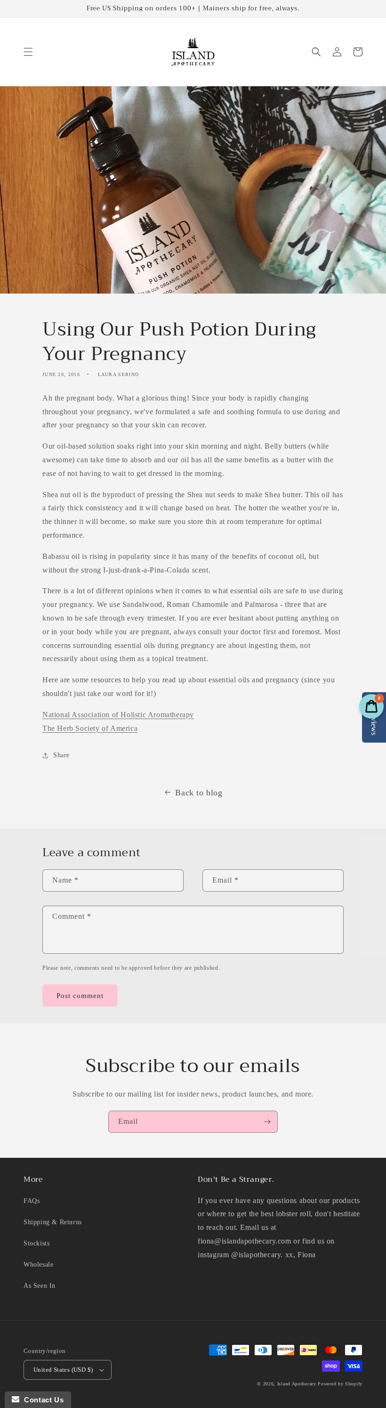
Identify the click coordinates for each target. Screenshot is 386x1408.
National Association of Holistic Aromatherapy (118, 715)
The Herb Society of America (89, 728)
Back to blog (198, 792)
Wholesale (38, 1264)
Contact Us (41, 1400)
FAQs (32, 1200)
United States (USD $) (63, 1369)
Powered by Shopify (340, 1383)
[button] (28, 51)
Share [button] (61, 755)
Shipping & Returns (53, 1222)
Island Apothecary (296, 1383)
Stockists (36, 1243)
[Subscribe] (267, 1122)
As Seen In (40, 1285)
